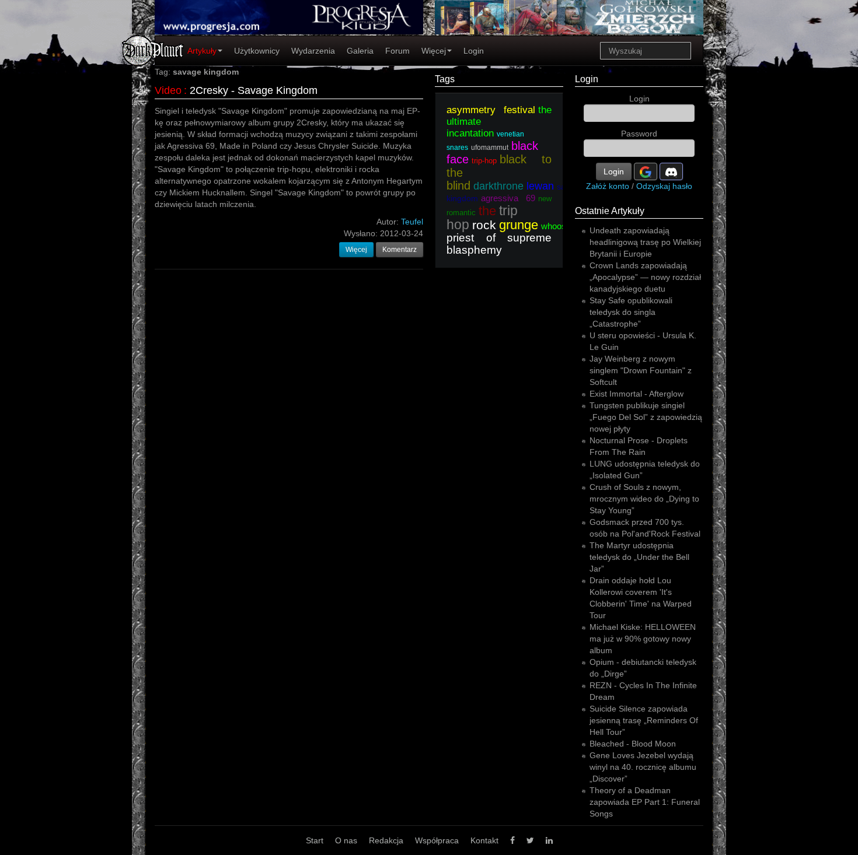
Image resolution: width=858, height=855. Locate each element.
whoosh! (557, 226)
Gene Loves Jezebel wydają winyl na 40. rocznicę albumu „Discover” (643, 767)
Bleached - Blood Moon (633, 743)
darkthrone (498, 186)
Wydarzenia (313, 50)
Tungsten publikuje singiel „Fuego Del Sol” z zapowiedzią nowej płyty (646, 417)
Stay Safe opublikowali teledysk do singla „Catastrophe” (631, 312)
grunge (518, 225)
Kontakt (484, 840)
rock (484, 225)
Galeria (360, 50)
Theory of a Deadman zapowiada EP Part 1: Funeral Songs (645, 802)
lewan (540, 186)
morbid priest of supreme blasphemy (547, 237)
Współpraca (437, 840)
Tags (445, 79)
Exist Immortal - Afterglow (636, 393)
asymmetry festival (491, 109)
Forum (397, 50)
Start (314, 840)
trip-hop (484, 160)
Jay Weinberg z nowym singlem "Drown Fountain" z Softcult (641, 370)
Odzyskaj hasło (664, 186)
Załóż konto (607, 186)
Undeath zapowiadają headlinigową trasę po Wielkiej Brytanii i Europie (645, 242)
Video (168, 90)
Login (473, 50)
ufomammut (489, 147)
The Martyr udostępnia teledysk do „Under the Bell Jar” (639, 557)
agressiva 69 (508, 198)
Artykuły (202, 50)
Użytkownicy (257, 50)
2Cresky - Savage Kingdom (254, 90)
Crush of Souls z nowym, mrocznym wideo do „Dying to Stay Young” (644, 498)
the (487, 211)
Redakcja (386, 840)
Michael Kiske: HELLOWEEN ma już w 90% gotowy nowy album (643, 638)
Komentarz (399, 250)
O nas (346, 840)
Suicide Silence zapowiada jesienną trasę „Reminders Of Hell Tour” (644, 720)
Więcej (433, 50)
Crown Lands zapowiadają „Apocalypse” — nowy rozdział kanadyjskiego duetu (645, 277)
